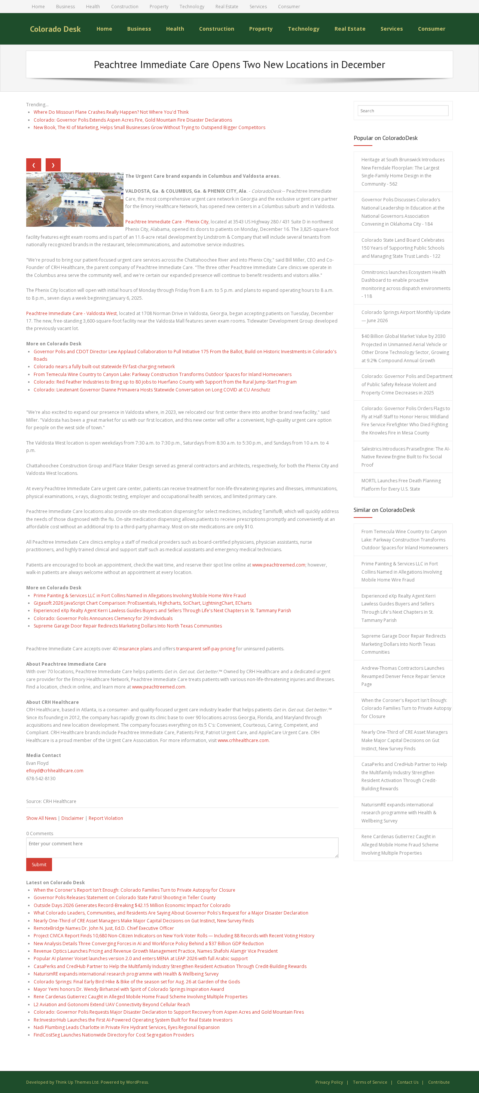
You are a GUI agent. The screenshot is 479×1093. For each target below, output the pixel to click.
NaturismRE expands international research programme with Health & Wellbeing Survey (126, 974)
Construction (124, 6)
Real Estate (227, 6)
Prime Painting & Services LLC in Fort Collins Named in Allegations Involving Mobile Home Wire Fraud (140, 595)
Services (258, 6)
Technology (192, 6)
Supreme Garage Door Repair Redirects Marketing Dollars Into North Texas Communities (128, 626)
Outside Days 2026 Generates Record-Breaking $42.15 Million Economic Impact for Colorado (132, 905)
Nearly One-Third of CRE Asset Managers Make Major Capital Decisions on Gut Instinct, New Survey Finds (144, 921)
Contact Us (407, 1082)
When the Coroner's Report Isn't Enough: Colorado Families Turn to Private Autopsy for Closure (134, 890)
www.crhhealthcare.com (243, 740)
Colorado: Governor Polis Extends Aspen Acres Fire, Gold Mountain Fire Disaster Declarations (133, 120)
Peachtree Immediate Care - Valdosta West (71, 313)
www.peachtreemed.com (278, 565)
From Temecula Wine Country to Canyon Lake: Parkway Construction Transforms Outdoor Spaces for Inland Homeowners (163, 374)
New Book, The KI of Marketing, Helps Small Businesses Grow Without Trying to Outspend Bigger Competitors (149, 127)
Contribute (439, 1082)
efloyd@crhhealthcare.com (54, 770)
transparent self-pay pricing (205, 648)
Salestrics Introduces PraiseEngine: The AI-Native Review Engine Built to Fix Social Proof (405, 457)
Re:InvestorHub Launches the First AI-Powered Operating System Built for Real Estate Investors (133, 1020)
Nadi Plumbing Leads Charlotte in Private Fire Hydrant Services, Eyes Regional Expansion (127, 1027)
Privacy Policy (329, 1082)
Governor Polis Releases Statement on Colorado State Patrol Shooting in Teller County (125, 897)
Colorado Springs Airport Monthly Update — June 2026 (406, 316)
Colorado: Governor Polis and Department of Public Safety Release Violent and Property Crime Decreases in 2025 (406, 384)
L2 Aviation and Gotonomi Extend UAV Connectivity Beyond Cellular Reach (112, 1004)
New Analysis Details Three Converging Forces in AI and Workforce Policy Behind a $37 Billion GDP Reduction (149, 943)
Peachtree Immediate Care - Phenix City (166, 222)
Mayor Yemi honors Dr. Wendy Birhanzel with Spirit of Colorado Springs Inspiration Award (129, 989)
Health (93, 6)
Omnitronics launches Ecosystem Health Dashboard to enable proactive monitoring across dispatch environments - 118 (405, 284)
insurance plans (135, 648)
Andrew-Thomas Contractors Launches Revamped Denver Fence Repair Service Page (403, 676)
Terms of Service (370, 1082)
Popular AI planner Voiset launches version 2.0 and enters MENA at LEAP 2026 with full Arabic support (141, 958)
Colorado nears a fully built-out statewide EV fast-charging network (104, 366)
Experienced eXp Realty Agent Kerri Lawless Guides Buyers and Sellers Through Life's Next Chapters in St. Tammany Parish (162, 610)
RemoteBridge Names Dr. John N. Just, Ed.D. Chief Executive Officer (104, 928)
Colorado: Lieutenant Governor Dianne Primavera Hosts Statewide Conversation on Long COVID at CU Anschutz (152, 390)
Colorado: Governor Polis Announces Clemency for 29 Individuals (103, 618)
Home (38, 6)
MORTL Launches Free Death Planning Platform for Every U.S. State (401, 484)
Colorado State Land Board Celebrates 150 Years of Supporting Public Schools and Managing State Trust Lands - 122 (402, 248)
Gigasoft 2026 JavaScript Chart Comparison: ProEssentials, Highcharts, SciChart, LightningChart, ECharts (142, 603)
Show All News (41, 818)
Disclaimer (72, 818)
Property (159, 6)
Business (65, 6)
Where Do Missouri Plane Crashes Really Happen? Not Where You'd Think (111, 112)
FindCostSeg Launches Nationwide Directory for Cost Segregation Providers (114, 1035)
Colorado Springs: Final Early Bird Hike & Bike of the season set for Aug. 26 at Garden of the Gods (137, 981)
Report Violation (106, 818)
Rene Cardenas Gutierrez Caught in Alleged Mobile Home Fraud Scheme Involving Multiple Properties (140, 996)
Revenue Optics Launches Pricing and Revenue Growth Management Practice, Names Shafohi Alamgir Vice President (156, 951)
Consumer (289, 6)
